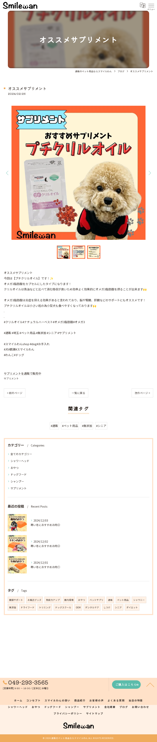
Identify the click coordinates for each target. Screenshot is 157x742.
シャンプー (17, 481)
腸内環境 (69, 599)
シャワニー (139, 599)
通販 (110, 599)
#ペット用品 (70, 426)
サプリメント (11, 378)
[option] (78, 173)
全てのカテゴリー (21, 454)
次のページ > (142, 393)
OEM (78, 607)
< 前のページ (14, 393)
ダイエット (132, 607)
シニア (118, 607)
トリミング (45, 607)
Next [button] (149, 173)
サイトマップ (94, 713)
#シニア (101, 426)
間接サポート (16, 599)
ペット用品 (123, 599)
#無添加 (87, 426)
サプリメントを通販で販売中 (22, 373)
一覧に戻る (78, 393)
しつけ (107, 607)
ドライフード (27, 607)
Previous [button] (7, 173)
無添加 (12, 607)
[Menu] (151, 5)
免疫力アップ (53, 599)
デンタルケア (92, 607)
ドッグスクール (63, 607)
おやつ (15, 468)
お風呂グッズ (34, 599)
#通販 (54, 426)
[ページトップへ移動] (150, 684)
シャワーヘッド (20, 461)
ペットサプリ (96, 599)
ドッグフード (19, 474)
